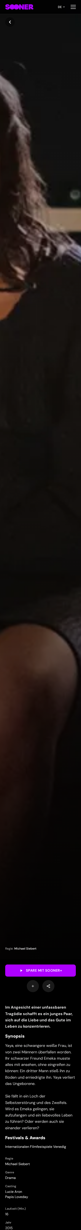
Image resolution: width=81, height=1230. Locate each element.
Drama (10, 1178)
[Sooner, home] (19, 7)
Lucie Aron (13, 1191)
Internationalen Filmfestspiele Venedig (35, 1146)
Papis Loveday (16, 1197)
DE (60, 7)
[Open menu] (73, 7)
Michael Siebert (25, 948)
